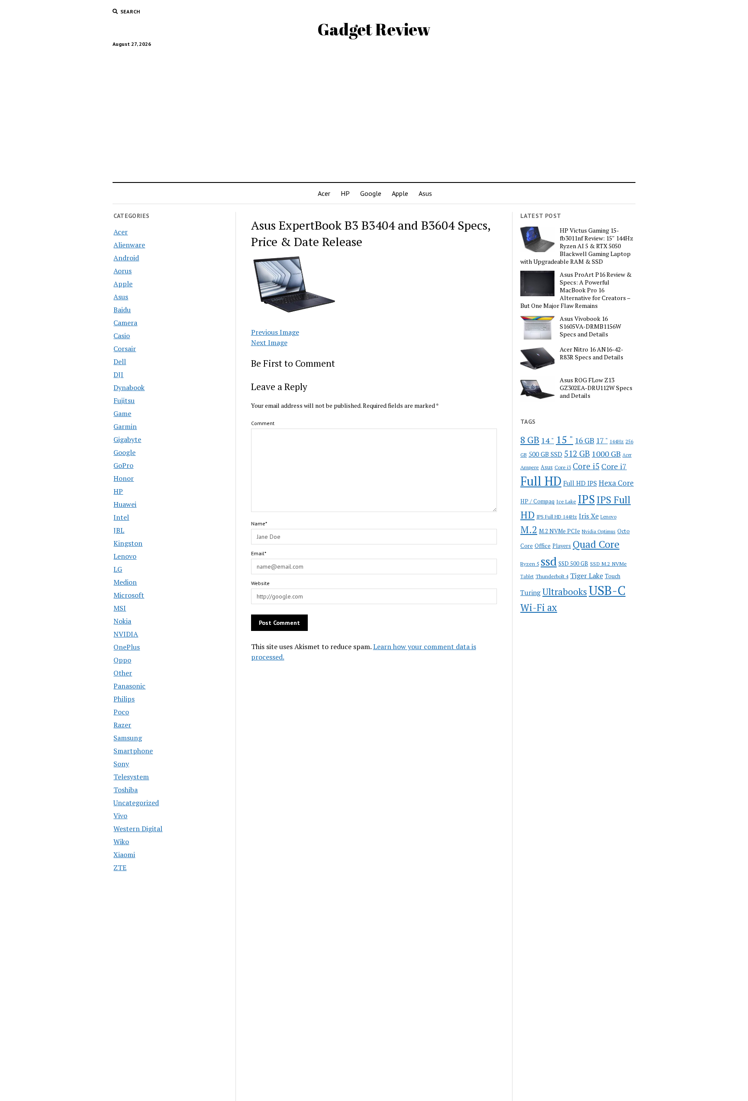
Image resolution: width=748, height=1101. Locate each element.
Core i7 (614, 466)
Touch (612, 576)
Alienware (129, 245)
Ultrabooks (564, 592)
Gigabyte (127, 439)
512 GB (577, 453)
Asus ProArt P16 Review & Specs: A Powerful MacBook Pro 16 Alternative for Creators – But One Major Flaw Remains (576, 290)
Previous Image (275, 332)
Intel (121, 517)
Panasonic (129, 686)
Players (561, 546)
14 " (547, 440)
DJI (118, 374)
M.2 (528, 529)
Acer (324, 193)
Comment (262, 423)
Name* (259, 523)
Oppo (122, 660)
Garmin (125, 426)
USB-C (607, 590)
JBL (118, 530)
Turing (530, 592)
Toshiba (125, 789)
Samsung (127, 738)
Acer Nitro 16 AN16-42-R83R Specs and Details (591, 353)
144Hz (616, 441)
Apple (400, 193)
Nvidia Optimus (599, 531)
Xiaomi (124, 854)
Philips (124, 699)
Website (260, 583)
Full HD (540, 481)
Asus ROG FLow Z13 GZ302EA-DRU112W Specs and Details (596, 388)
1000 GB (606, 453)
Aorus (122, 270)
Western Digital (137, 828)
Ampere (529, 467)
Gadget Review (374, 29)
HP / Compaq (537, 501)
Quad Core (596, 544)
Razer (122, 725)
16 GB (584, 440)
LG (117, 569)
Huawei (124, 504)
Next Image (269, 342)
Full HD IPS (580, 483)
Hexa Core (616, 483)
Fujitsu (124, 400)
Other (122, 673)
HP (345, 193)
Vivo (120, 815)
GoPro (123, 465)
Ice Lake (566, 501)
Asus (425, 193)
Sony (121, 763)
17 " (602, 440)
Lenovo (124, 556)
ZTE (119, 867)
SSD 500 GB (573, 563)
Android (126, 257)
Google (370, 193)
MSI (119, 608)
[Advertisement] (374, 111)
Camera (125, 322)
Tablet (527, 576)
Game (122, 413)
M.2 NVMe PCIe (559, 531)
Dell (119, 361)
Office (543, 545)
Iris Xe (589, 516)
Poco (121, 712)
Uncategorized (136, 802)
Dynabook (129, 387)
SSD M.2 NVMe (608, 563)
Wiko (121, 841)
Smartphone (133, 750)
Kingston (127, 543)
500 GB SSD (545, 454)
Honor (123, 478)
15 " (564, 439)
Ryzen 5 (529, 563)
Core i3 (563, 467)
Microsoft (128, 595)
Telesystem (131, 776)
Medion (125, 582)
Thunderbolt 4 (551, 576)
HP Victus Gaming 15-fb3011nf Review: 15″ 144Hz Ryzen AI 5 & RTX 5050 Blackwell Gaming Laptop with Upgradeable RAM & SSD (576, 246)
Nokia (122, 621)
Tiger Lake (586, 575)
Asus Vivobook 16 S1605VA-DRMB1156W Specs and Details (590, 326)
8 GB (529, 440)
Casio (121, 335)
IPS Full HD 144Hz (556, 516)
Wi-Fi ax (538, 607)
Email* (258, 553)
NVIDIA (125, 634)
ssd (549, 561)
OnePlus (126, 647)
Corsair (124, 348)
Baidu (122, 309)
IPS (586, 499)
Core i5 (586, 466)
